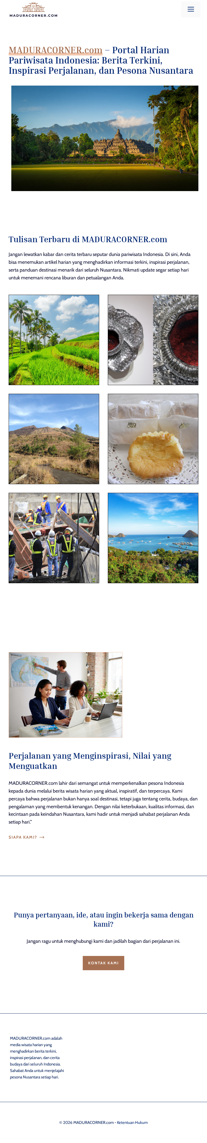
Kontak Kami (103, 963)
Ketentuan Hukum (132, 1122)
